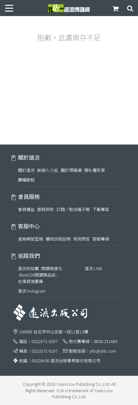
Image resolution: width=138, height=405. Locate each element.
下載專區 (100, 209)
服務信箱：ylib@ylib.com (92, 350)
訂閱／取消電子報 (73, 209)
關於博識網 (71, 170)
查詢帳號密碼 (30, 239)
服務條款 (45, 209)
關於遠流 (26, 170)
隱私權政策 (94, 170)
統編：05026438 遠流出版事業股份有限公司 (59, 360)
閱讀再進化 (51, 268)
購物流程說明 (58, 239)
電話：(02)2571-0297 (38, 341)
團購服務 (26, 180)
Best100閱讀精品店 (38, 275)
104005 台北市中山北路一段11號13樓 (53, 331)
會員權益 (26, 209)
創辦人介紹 (47, 170)
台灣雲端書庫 (30, 281)
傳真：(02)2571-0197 (38, 350)
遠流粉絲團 (28, 268)
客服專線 (100, 239)
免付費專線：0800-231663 (92, 341)
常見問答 (81, 239)
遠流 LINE (93, 268)
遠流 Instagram (32, 291)
